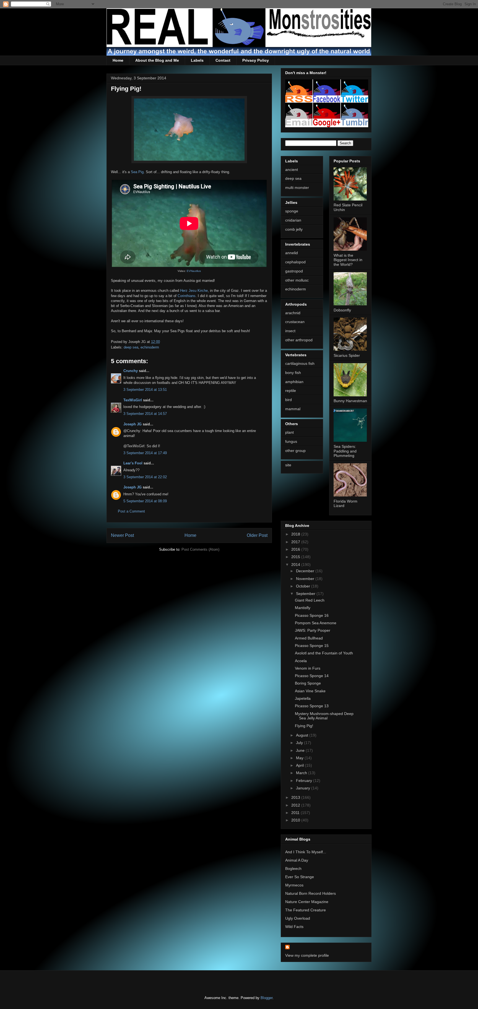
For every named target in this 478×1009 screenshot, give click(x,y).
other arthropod (299, 340)
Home (118, 60)
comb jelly (294, 229)
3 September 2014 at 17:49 (145, 453)
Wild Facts (294, 926)
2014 (296, 564)
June (301, 750)
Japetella (303, 698)
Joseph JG (132, 424)
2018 (296, 534)
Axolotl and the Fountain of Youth (324, 653)
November (305, 578)
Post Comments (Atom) (200, 549)
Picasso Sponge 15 (312, 645)
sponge (291, 211)
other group (295, 450)
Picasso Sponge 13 (312, 706)
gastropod (294, 271)
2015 (296, 557)
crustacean (295, 321)
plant (289, 432)
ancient (291, 169)
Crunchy (130, 371)
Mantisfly (302, 607)
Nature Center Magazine (306, 901)
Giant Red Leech (309, 600)
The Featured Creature (305, 910)
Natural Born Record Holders (310, 893)
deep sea (131, 347)
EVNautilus (194, 270)
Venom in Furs (307, 668)
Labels (197, 60)
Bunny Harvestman (350, 401)
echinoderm (150, 347)
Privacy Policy (255, 60)
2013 (296, 797)
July (300, 742)
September (306, 593)
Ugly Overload (297, 918)
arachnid (292, 313)
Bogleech (293, 868)
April (300, 765)
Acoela (301, 661)
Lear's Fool (132, 463)
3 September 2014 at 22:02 (145, 477)
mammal (292, 409)
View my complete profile (307, 955)
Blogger (266, 998)
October (303, 586)
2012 (296, 805)
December (305, 571)
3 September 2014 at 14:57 (145, 414)
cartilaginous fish (300, 363)
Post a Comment (131, 511)
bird (288, 399)
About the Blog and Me (157, 60)
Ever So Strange (299, 877)
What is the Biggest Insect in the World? (348, 260)
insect (290, 331)
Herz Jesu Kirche (194, 290)
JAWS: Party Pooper (312, 630)
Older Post (257, 535)
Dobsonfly (342, 310)
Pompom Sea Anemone (315, 623)
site (288, 465)
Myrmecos (294, 885)
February (304, 780)
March (302, 773)
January (303, 788)
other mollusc (297, 280)
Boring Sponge (308, 683)
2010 (296, 820)
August (302, 735)
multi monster (297, 187)
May (300, 758)
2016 (296, 549)
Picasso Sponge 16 (312, 615)
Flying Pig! (304, 726)
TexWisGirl (132, 400)
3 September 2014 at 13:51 (145, 390)
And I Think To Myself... (305, 852)
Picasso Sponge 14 (312, 675)
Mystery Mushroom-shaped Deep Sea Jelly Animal (324, 716)
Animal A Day (296, 860)
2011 (296, 812)
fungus (291, 441)
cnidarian (293, 220)
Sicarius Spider (347, 355)
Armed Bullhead (309, 638)
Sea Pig (137, 172)
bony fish (293, 372)
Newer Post (122, 535)
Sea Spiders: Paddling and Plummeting (345, 451)
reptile (290, 390)
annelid (291, 253)
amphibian (294, 381)
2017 (296, 542)
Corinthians (187, 296)
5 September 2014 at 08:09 (145, 501)
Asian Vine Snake (310, 691)
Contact (222, 60)
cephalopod (295, 262)
